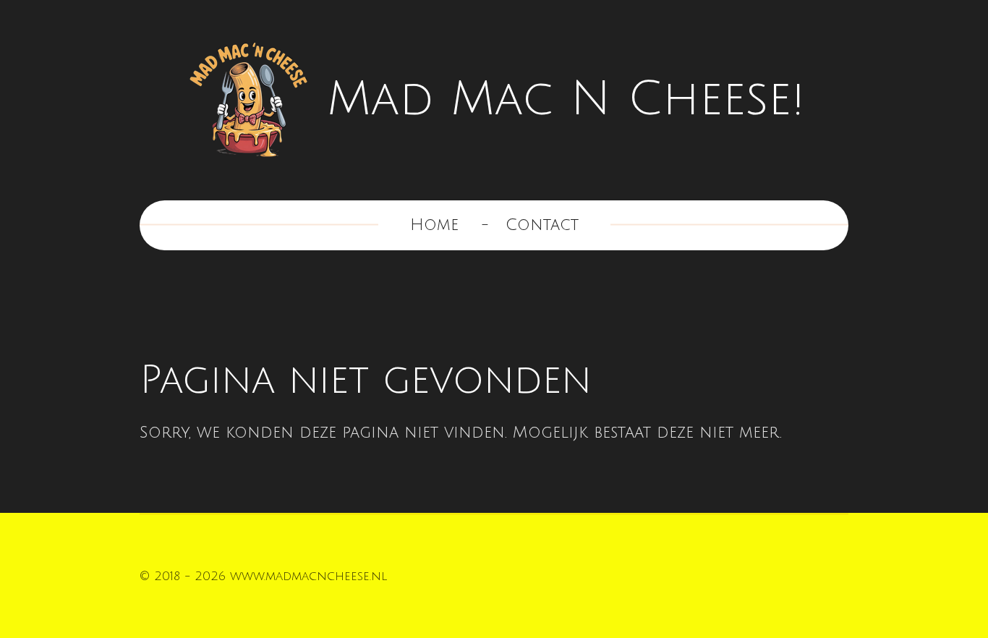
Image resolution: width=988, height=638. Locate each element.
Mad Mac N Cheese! (565, 99)
